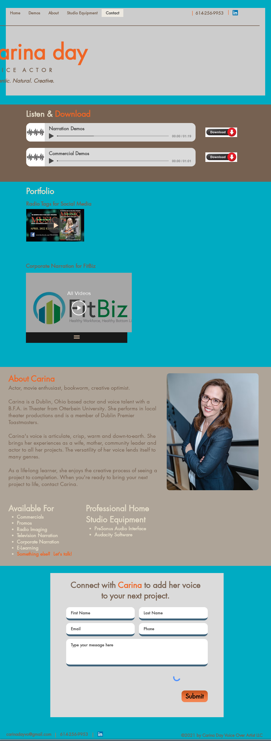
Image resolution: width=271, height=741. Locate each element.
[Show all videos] (77, 337)
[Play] (51, 136)
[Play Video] (78, 308)
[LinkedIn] (235, 12)
